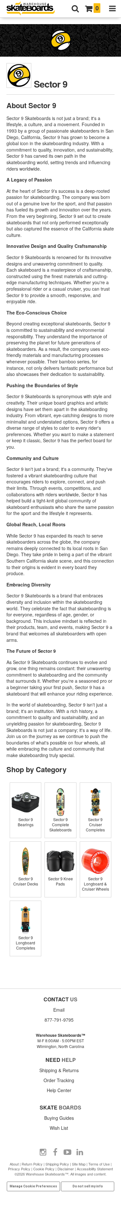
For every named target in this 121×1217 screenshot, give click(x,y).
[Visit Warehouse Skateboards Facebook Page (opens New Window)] (55, 1152)
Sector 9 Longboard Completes (25, 942)
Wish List (59, 1128)
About (14, 1163)
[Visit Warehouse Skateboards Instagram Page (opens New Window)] (43, 1152)
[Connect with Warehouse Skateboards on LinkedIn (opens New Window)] (80, 1152)
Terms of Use (99, 1163)
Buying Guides (59, 1118)
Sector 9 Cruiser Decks (25, 881)
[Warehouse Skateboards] (33, 9)
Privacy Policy (19, 1168)
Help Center (59, 1090)
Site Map (79, 1163)
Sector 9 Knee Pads (60, 881)
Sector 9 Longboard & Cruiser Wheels (95, 884)
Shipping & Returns (59, 1070)
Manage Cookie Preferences (33, 1186)
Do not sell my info (88, 1186)
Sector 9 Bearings (26, 822)
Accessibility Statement (95, 1168)
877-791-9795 (59, 1019)
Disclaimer (65, 1168)
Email (59, 1009)
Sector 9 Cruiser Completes (95, 824)
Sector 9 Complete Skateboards (60, 824)
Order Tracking (59, 1080)
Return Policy (32, 1163)
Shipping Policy (57, 1163)
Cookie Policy (44, 1168)
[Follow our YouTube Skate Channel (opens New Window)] (67, 1152)
